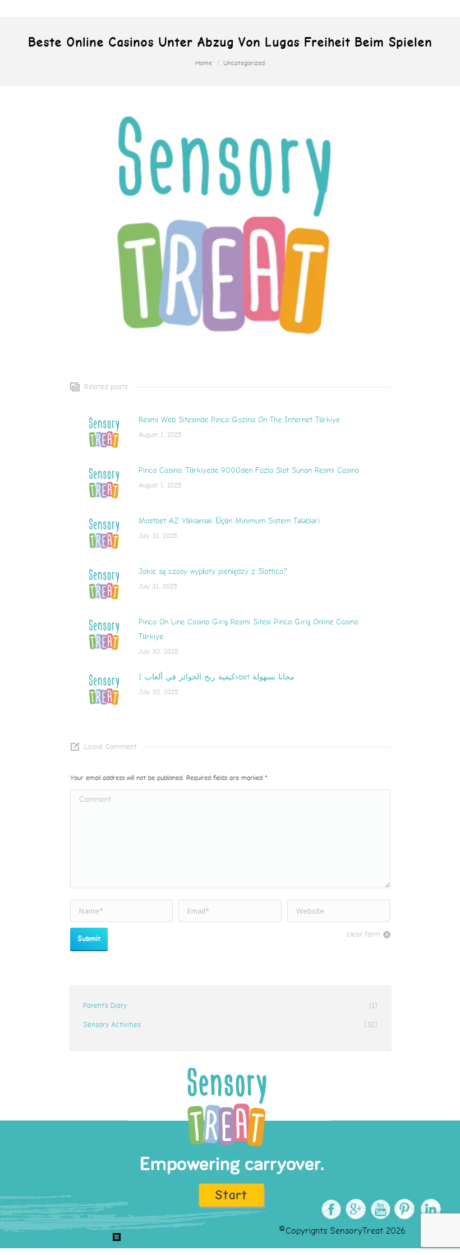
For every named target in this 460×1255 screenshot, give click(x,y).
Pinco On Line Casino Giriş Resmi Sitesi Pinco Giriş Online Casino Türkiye (248, 629)
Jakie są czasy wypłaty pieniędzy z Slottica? (213, 571)
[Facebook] (329, 1209)
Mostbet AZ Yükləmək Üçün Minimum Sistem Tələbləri (229, 521)
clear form (363, 934)
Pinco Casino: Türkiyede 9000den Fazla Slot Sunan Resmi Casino (249, 470)
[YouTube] (379, 1209)
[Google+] (354, 1209)
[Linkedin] (428, 1209)
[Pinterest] (403, 1209)
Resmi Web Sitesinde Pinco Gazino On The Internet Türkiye (239, 420)
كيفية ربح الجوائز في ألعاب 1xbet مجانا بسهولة (217, 677)
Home (203, 63)
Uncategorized (244, 63)
